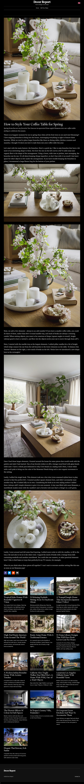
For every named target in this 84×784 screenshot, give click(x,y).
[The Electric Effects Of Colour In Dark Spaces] (16, 699)
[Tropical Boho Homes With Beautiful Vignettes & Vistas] (16, 586)
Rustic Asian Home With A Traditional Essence (41, 636)
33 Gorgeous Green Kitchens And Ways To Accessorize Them (66, 712)
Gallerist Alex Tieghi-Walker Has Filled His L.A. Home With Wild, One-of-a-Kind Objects (41, 676)
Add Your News (44, 8)
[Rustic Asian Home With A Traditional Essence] (42, 624)
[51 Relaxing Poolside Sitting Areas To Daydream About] (42, 586)
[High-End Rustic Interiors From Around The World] (16, 624)
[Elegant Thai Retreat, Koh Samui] (16, 737)
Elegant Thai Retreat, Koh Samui (15, 749)
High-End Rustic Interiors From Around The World (15, 636)
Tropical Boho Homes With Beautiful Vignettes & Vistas (15, 599)
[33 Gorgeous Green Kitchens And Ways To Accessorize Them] (68, 699)
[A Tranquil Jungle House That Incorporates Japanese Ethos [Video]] (68, 586)
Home (37, 8)
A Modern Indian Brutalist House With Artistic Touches (15, 675)
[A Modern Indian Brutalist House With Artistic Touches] (16, 661)
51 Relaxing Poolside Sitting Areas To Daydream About (41, 599)
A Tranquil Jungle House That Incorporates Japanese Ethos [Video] (67, 599)
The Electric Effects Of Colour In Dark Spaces (13, 711)
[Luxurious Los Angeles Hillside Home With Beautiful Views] (68, 661)
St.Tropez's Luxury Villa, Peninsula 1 (40, 711)
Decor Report (42, 2)
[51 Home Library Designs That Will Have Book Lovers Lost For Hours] (68, 624)
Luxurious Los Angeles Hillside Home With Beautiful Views (66, 675)
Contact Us (77, 776)
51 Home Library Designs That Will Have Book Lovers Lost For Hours (67, 637)
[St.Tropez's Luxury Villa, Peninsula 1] (42, 699)
